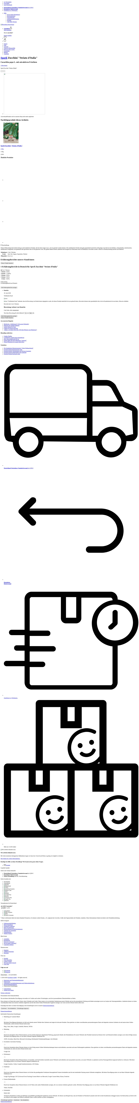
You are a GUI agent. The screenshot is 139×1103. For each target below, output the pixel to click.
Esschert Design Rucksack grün (12, 354)
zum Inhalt (6, 3)
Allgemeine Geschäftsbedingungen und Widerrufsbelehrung (19, 983)
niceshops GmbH (12, 977)
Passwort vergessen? (9, 941)
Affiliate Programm (9, 951)
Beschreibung (5, 245)
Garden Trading (8, 336)
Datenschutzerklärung (48, 1005)
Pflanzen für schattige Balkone (11, 325)
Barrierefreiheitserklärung (10, 984)
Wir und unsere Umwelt (10, 962)
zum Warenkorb (8, 5)
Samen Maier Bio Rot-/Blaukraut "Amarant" (15, 340)
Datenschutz (7, 981)
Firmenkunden (7, 932)
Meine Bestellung (8, 925)
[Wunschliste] (5, 38)
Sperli (4, 57)
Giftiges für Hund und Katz (11, 328)
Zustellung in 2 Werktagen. (11, 10)
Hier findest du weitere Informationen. (10, 858)
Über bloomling (8, 960)
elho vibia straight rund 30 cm (11, 339)
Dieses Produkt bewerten (7, 263)
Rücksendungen (11, 16)
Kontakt (9, 20)
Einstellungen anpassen (22, 1008)
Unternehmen (7, 988)
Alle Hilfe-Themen (12, 22)
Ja (25, 313)
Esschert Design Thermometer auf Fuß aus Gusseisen (17, 351)
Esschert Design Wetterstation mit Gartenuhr (15, 352)
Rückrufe (6, 953)
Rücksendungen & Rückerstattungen (13, 929)
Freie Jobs (6, 964)
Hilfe (5, 13)
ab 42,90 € (18, 7)
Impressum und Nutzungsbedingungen (13, 980)
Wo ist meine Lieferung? (10, 943)
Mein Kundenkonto (9, 927)
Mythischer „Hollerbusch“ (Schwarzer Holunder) (16, 324)
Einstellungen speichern (6, 1100)
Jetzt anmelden (7, 30)
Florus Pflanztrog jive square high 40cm (14, 342)
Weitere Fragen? (8, 933)
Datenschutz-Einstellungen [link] (10, 986)
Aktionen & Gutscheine (10, 930)
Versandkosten (10, 17)
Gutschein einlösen (9, 944)
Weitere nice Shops (9, 990)
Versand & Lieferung (9, 926)
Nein (31, 313)
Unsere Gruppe (8, 961)
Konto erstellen (8, 35)
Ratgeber (6, 950)
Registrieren (7, 940)
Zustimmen (4, 1008)
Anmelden (6, 939)
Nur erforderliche (12, 1008)
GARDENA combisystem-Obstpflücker (14, 337)
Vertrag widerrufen (5, 993)
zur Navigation (7, 2)
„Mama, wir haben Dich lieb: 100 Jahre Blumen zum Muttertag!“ (20, 330)
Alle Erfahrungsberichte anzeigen (9, 287)
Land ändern (13, 974)
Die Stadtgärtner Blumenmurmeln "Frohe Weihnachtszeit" (18, 348)
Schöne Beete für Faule (10, 327)
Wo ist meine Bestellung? (13, 14)
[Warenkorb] (71, 40)
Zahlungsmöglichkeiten (13, 19)
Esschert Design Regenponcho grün (13, 349)
